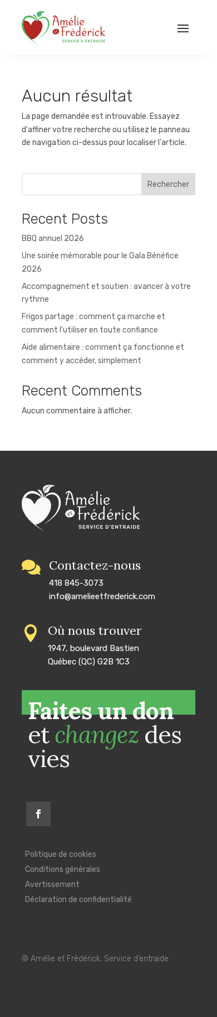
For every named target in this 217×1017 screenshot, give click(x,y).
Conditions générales (62, 869)
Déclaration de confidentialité (78, 899)
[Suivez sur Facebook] (38, 814)
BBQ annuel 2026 (53, 238)
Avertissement (52, 884)
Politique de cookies (60, 854)
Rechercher (168, 184)
